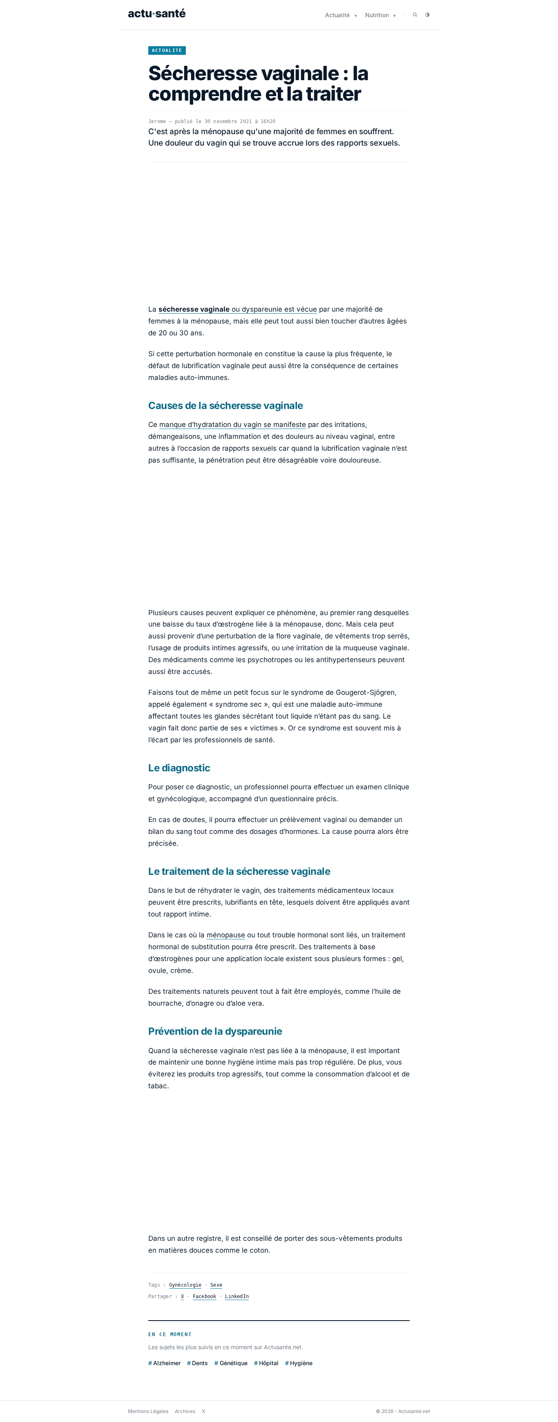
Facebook (205, 1296)
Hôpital (269, 1362)
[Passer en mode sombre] (427, 15)
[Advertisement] (279, 233)
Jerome (157, 121)
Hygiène (301, 1362)
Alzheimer (167, 1362)
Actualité (337, 14)
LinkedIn (237, 1296)
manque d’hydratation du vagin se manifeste (232, 424)
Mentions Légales (148, 1411)
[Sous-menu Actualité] (356, 15)
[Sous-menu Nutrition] (394, 15)
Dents (200, 1362)
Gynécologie (185, 1285)
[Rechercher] (415, 15)
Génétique (233, 1362)
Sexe (216, 1285)
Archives (185, 1411)
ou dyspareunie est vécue (237, 309)
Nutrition (377, 14)
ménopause (226, 935)
